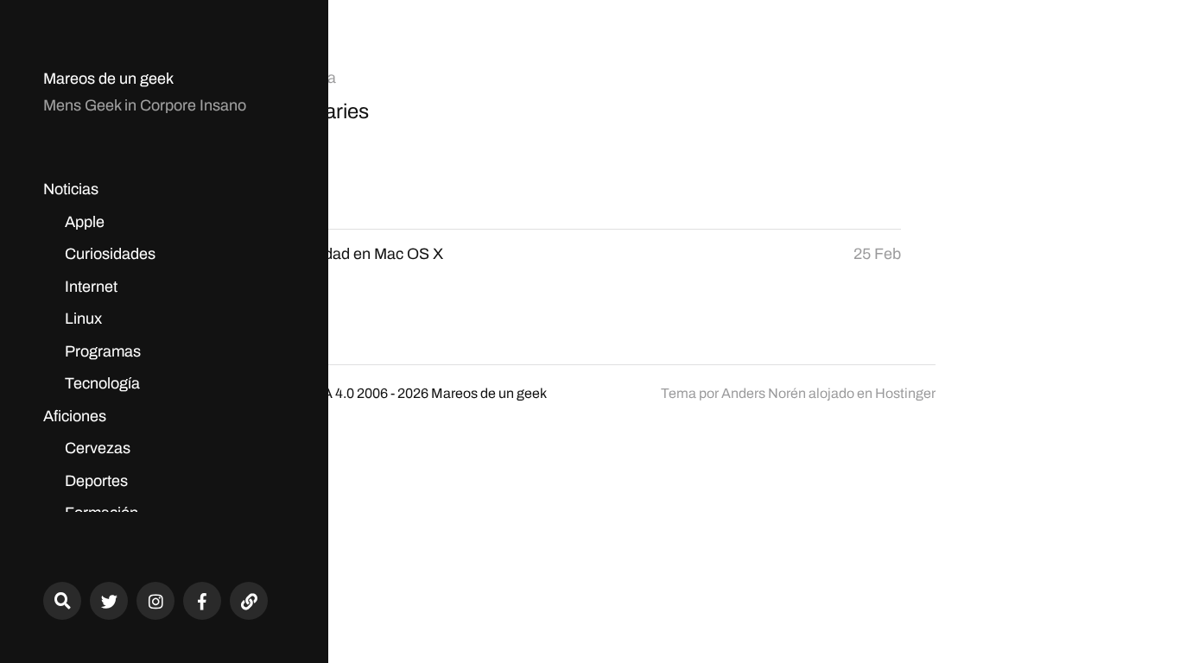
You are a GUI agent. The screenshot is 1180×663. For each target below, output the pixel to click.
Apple (85, 221)
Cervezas (97, 448)
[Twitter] (109, 601)
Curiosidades (110, 253)
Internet (91, 286)
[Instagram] (155, 601)
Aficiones (74, 416)
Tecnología (102, 383)
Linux (83, 318)
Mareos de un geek (108, 78)
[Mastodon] (249, 601)
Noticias (70, 189)
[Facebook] (202, 601)
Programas (103, 351)
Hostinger (905, 393)
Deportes (96, 480)
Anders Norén (763, 393)
